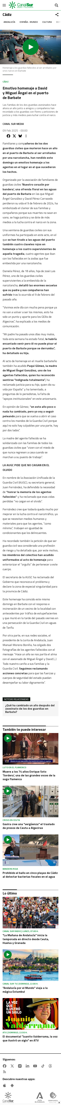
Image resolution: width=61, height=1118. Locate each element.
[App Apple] (5, 1085)
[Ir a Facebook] (5, 1066)
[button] (30, 47)
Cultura (47, 22)
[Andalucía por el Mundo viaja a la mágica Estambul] (30, 965)
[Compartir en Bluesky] (20, 136)
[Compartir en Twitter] (14, 136)
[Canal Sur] (21, 5)
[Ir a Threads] (50, 1066)
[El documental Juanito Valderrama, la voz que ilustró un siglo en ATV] (30, 1014)
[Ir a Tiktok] (43, 1066)
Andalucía (9, 22)
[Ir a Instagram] (20, 1066)
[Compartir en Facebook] (8, 136)
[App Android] (12, 1085)
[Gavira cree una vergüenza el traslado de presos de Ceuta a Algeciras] (30, 801)
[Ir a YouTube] (35, 1066)
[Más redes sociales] (56, 14)
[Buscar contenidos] (56, 5)
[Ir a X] (12, 1066)
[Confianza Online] (52, 1098)
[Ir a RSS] (5, 1072)
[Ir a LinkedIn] (28, 1066)
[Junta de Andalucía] (39, 1098)
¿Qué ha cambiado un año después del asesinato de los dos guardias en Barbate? (30, 708)
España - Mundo (29, 22)
